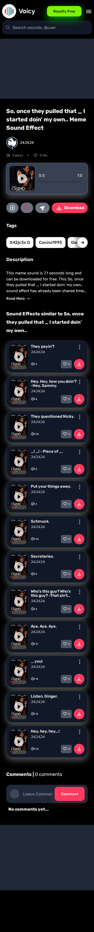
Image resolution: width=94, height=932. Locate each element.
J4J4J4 (38, 352)
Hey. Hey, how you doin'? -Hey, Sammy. (54, 383)
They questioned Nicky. (52, 416)
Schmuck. (40, 521)
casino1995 (50, 242)
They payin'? (42, 346)
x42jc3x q (20, 242)
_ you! (37, 661)
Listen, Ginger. (44, 696)
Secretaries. (42, 556)
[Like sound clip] (27, 208)
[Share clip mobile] (42, 208)
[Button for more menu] (79, 347)
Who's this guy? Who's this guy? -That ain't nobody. (51, 593)
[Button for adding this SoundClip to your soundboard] (12, 208)
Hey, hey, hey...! (45, 731)
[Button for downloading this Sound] (79, 364)
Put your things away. (51, 486)
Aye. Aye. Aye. (44, 626)
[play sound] (22, 178)
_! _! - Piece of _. (47, 451)
